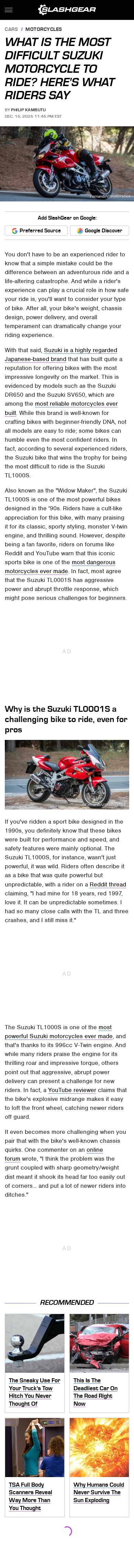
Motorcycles (43, 29)
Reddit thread (108, 884)
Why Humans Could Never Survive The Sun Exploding (99, 1492)
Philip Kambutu (28, 109)
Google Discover (103, 231)
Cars (11, 29)
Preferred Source (40, 231)
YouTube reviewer (72, 1090)
